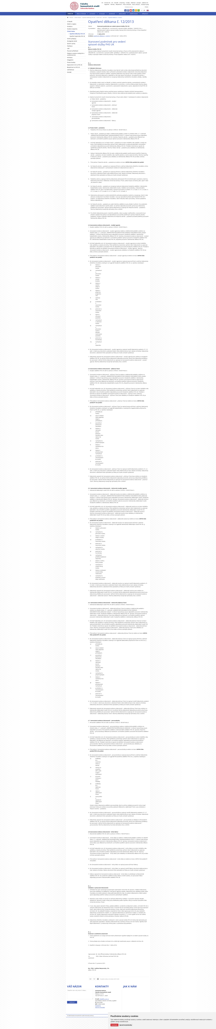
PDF (90, 979)
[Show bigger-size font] (144, 10)
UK (102, 2)
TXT (94, 979)
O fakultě (69, 21)
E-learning (122, 2)
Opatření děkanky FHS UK (88, 17)
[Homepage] (67, 17)
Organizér (106, 4)
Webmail (133, 2)
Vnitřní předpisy (71, 38)
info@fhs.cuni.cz (104, 999)
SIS (112, 2)
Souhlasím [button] (114, 1025)
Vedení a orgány (71, 24)
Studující (102, 14)
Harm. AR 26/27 (136, 4)
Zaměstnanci (134, 14)
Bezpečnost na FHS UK (73, 67)
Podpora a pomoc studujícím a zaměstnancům (75, 54)
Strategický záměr (72, 41)
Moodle (116, 2)
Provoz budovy (71, 62)
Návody (112, 4)
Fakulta (70, 13)
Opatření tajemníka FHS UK (77, 36)
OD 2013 (105, 17)
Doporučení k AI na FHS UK (74, 65)
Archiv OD (99, 17)
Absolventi (122, 14)
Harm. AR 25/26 (127, 4)
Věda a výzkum (81, 14)
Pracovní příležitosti (72, 51)
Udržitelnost (70, 70)
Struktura (69, 26)
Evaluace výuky (145, 4)
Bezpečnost (119, 4)
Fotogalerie (70, 60)
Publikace (69, 46)
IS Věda (128, 2)
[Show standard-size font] (142, 10)
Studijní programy (72, 29)
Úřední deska (77, 17)
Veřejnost (145, 14)
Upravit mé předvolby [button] (125, 1025)
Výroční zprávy (71, 43)
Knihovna (69, 57)
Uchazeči (92, 14)
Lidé (68, 48)
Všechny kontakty (100, 1007)
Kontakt (139, 2)
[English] (147, 10)
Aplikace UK (145, 2)
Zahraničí (112, 14)
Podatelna (98, 1006)
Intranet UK (107, 2)
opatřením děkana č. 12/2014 (101, 36)
